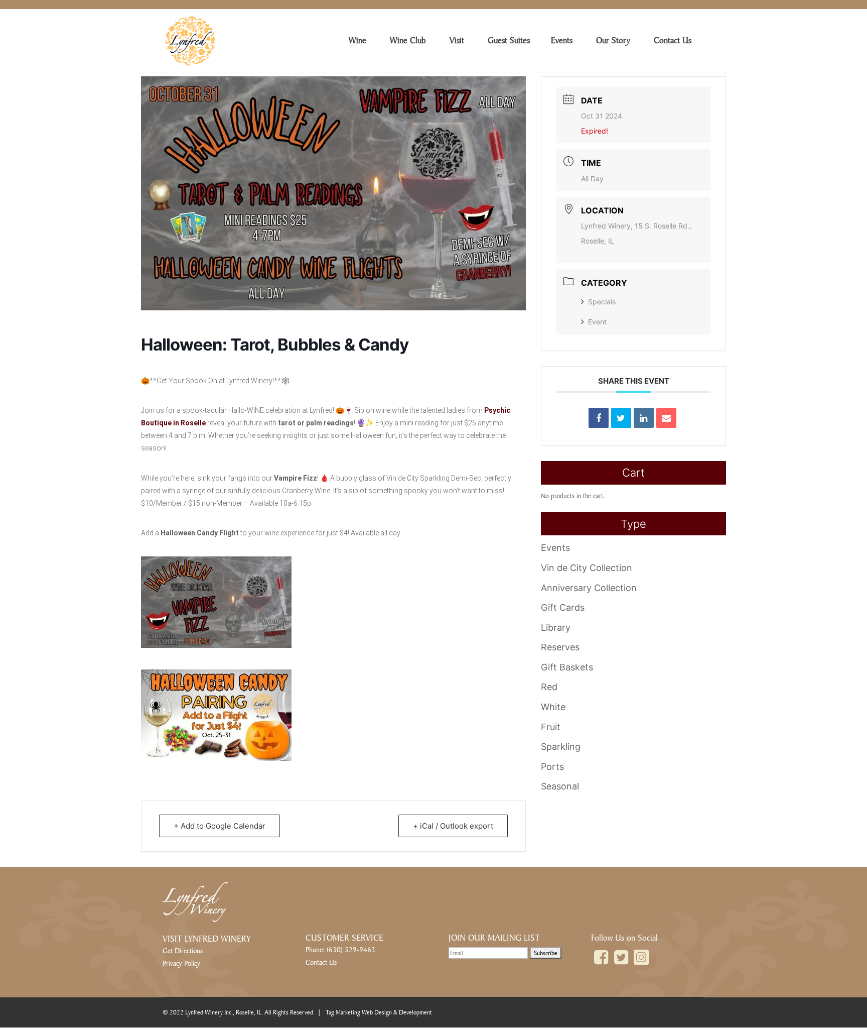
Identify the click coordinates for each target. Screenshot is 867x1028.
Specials (602, 301)
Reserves (560, 647)
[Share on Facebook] (599, 418)
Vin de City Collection (586, 567)
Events (555, 547)
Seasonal (560, 786)
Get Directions (183, 950)
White (553, 707)
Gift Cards (563, 607)
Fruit (550, 727)
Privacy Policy (181, 963)
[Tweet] (621, 418)
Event (597, 321)
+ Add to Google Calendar (219, 826)
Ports (552, 766)
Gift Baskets (567, 667)
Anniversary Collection (589, 588)
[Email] (666, 418)
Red (549, 686)
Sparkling (561, 746)
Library (555, 627)
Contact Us (321, 962)
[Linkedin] (644, 418)
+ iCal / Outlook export (453, 826)
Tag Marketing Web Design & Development (379, 1012)
